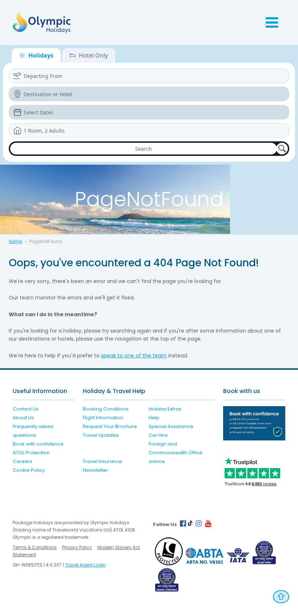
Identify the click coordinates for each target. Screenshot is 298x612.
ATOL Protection (31, 452)
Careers (22, 461)
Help (154, 417)
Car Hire (158, 435)
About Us (23, 417)
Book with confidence (38, 443)
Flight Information (103, 417)
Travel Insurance (102, 461)
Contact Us (26, 408)
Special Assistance (171, 426)
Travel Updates (101, 435)
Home (15, 241)
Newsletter (95, 470)
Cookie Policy (29, 470)
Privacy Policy (77, 547)
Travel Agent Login (85, 565)
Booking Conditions (106, 408)
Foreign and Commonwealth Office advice (175, 452)
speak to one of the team (134, 355)
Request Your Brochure (110, 426)
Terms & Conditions (35, 547)
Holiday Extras (165, 408)
